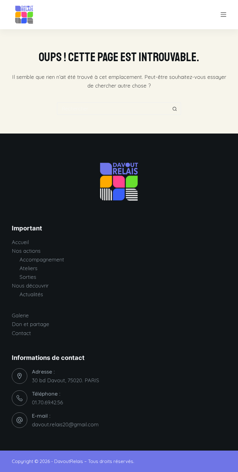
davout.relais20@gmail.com (65, 424)
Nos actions (26, 250)
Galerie (20, 315)
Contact (21, 333)
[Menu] (223, 14)
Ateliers (28, 268)
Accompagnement (42, 259)
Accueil (20, 242)
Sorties (28, 277)
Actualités (31, 294)
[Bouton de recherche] (175, 108)
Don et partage (30, 324)
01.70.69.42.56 (47, 402)
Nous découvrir (30, 285)
